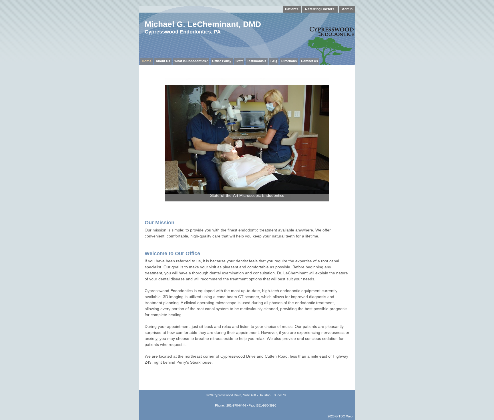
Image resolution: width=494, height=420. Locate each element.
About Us (163, 61)
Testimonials (256, 61)
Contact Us (309, 61)
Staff (239, 61)
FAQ (273, 61)
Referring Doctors (319, 9)
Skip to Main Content (19, 2)
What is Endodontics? (191, 61)
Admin (347, 9)
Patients (291, 9)
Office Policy (221, 61)
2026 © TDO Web (340, 416)
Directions (289, 61)
